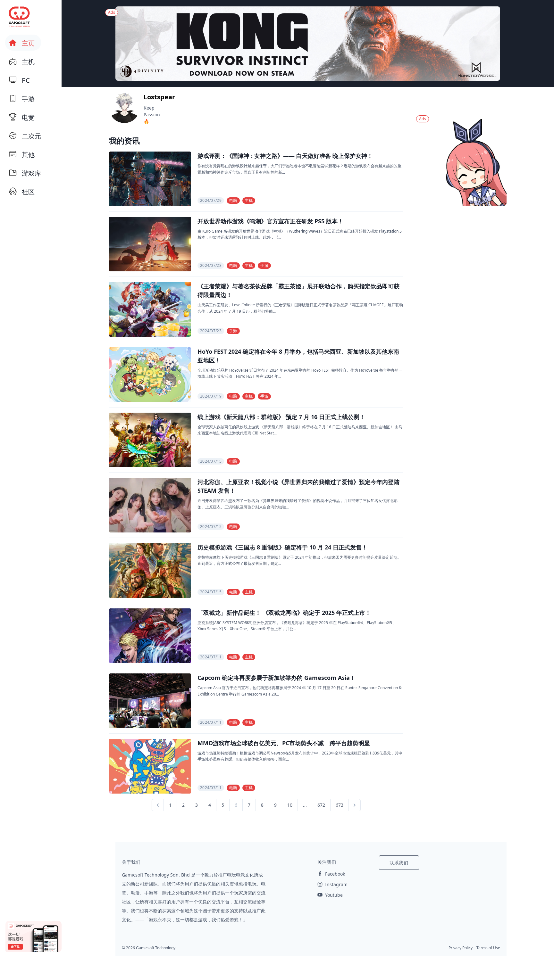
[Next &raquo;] (354, 805)
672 (321, 805)
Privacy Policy (461, 948)
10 (289, 805)
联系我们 (399, 863)
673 (339, 805)
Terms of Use (488, 948)
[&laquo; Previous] (158, 805)
